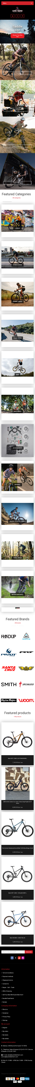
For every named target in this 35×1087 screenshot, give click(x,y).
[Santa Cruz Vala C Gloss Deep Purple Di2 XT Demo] (17, 783)
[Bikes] (17, 609)
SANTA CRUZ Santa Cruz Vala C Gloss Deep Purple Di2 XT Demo (17, 802)
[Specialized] (26, 684)
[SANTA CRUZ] (9, 668)
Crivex (10, 1073)
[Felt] (26, 652)
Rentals (5, 1002)
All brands (18, 623)
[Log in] (13, 16)
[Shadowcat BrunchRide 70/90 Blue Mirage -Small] (17, 828)
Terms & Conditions (8, 973)
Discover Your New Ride (17, 35)
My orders (5, 1031)
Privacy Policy (6, 1016)
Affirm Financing (7, 991)
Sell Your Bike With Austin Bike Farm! (13, 994)
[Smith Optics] (9, 684)
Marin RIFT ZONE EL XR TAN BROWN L (17, 758)
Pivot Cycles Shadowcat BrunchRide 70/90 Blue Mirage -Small (17, 848)
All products (17, 716)
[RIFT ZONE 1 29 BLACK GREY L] (17, 873)
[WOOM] (26, 700)
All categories (17, 198)
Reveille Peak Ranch (8, 998)
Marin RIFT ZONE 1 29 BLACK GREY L (17, 893)
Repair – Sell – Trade (8, 987)
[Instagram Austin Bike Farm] (23, 957)
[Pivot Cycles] (9, 652)
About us (5, 1009)
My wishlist (6, 1038)
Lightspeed (22, 1073)
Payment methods (8, 976)
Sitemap (5, 1020)
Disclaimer (5, 1013)
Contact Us (6, 984)
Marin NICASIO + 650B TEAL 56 (17, 937)
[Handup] (9, 636)
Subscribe (29, 952)
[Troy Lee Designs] (9, 700)
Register (5, 1027)
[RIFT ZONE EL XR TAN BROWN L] (17, 738)
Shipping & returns (8, 980)
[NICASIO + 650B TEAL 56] (17, 918)
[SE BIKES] (26, 668)
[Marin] (26, 636)
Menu (4, 3)
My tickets (5, 1035)
